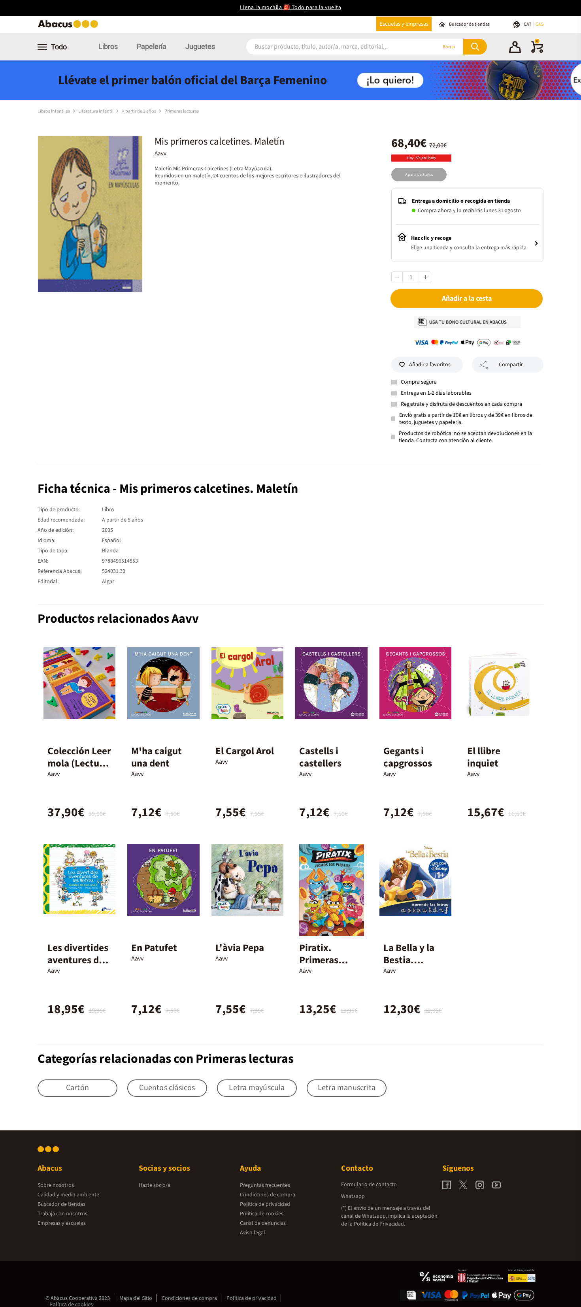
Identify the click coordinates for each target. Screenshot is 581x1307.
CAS (539, 24)
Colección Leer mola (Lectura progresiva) (79, 763)
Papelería (151, 46)
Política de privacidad (265, 1204)
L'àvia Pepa (239, 948)
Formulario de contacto (369, 1184)
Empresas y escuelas (62, 1223)
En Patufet (154, 948)
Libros (108, 46)
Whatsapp (353, 1196)
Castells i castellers (320, 757)
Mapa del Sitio (135, 1298)
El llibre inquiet (483, 757)
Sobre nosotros (56, 1185)
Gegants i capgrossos (407, 757)
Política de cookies (261, 1214)
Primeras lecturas (181, 111)
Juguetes (200, 46)
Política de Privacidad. (379, 1224)
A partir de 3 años (139, 111)
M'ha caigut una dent (156, 757)
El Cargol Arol (244, 751)
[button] (515, 48)
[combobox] (331, 47)
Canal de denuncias (263, 1223)
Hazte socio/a (154, 1185)
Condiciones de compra (267, 1195)
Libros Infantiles (54, 111)
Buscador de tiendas (61, 1204)
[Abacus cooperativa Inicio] (70, 27)
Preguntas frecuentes (265, 1185)
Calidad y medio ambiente (68, 1195)
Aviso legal (252, 1233)
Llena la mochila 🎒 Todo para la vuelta (290, 7)
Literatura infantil (96, 111)
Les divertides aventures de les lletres (77, 960)
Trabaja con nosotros (62, 1214)
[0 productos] (537, 51)
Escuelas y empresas (403, 24)
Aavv (160, 153)
